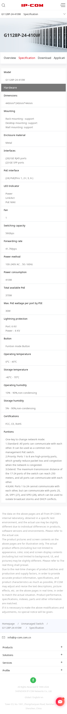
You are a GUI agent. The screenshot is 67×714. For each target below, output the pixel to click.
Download (44, 58)
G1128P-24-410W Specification (19, 14)
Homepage (8, 623)
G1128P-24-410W (12, 627)
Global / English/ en (34, 697)
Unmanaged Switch (32, 623)
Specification (27, 58)
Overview (10, 58)
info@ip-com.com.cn (19, 637)
